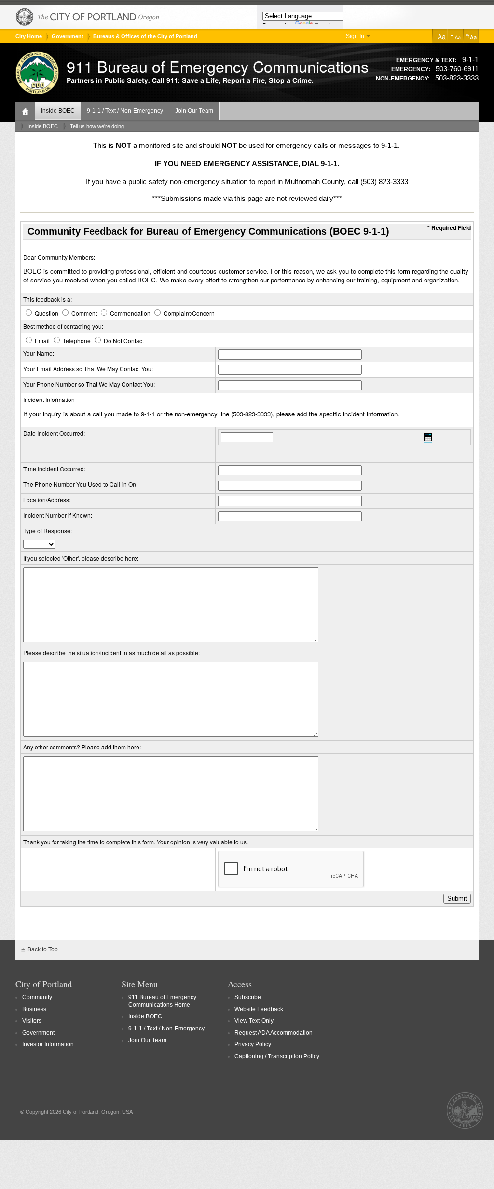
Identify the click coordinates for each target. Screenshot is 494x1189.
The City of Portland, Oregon (87, 17)
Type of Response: (47, 530)
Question (46, 313)
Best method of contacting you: (63, 326)
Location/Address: (46, 499)
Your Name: (38, 353)
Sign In (355, 36)
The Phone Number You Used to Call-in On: (80, 484)
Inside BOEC (58, 110)
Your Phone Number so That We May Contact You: (89, 384)
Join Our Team (194, 110)
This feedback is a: (47, 299)
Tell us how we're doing (97, 126)
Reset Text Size (471, 36)
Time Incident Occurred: (54, 469)
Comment (84, 313)
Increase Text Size (440, 36)
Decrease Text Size (455, 36)
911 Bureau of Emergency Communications (218, 66)
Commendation (130, 313)
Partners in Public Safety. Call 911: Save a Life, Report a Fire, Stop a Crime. (190, 80)
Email (42, 340)
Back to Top (42, 949)
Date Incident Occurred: (54, 433)
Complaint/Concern (188, 313)
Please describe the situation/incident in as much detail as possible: (111, 652)
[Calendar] (428, 438)
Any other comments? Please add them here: (82, 747)
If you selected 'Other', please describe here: (80, 558)
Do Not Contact (123, 340)
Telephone (76, 340)
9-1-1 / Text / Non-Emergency (125, 110)
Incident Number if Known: (57, 515)
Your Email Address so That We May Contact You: (88, 368)
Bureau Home (26, 110)
